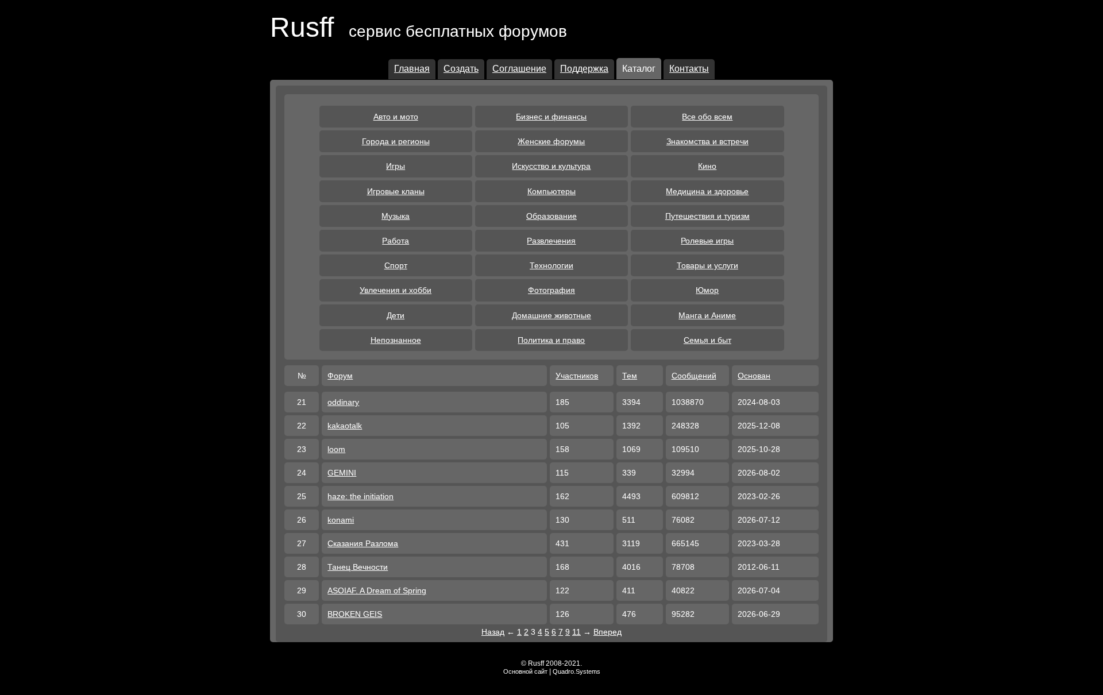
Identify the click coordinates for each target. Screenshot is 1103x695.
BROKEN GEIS (354, 614)
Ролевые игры (707, 240)
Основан (754, 375)
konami (340, 519)
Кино (707, 166)
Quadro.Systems (576, 671)
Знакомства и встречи (707, 141)
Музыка (395, 216)
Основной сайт (525, 671)
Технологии (551, 265)
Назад (492, 631)
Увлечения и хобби (395, 290)
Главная (412, 69)
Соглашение (519, 69)
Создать (461, 69)
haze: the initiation (360, 496)
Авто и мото (395, 116)
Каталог (638, 69)
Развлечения (551, 240)
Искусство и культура (551, 166)
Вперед (607, 631)
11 (576, 631)
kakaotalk (344, 425)
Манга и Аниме (707, 315)
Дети (395, 315)
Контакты (689, 69)
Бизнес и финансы (551, 116)
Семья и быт (707, 340)
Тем (629, 375)
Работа (395, 240)
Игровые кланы (396, 191)
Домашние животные (551, 315)
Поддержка (584, 69)
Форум (340, 375)
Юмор (707, 290)
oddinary (343, 402)
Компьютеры (551, 191)
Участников (577, 375)
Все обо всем (707, 116)
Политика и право (551, 340)
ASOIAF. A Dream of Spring (376, 590)
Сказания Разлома (362, 543)
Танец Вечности (357, 567)
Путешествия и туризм (707, 216)
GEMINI (341, 472)
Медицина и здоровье (707, 191)
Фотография (551, 290)
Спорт (395, 265)
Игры (395, 166)
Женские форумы (551, 141)
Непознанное (396, 340)
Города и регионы (396, 141)
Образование (551, 216)
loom (336, 449)
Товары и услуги (707, 265)
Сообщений (694, 375)
